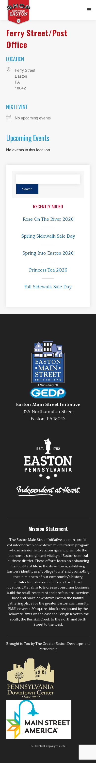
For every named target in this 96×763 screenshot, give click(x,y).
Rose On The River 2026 (48, 219)
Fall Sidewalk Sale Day (48, 286)
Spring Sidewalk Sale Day (48, 236)
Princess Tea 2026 (48, 270)
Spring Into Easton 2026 (48, 253)
